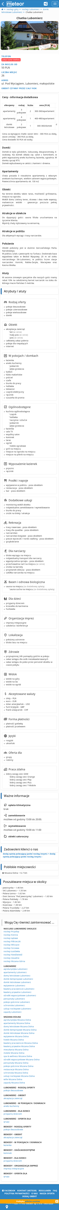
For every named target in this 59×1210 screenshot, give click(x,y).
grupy (6, 1121)
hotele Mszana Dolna (14, 1039)
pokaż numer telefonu (11, 59)
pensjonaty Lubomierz (14, 998)
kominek (8, 1153)
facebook (9, 1190)
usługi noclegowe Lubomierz (17, 1008)
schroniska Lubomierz (14, 1005)
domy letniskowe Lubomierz (17, 975)
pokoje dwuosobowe (13, 1090)
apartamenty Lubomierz (15, 972)
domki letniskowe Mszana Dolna (19, 1033)
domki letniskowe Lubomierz (17, 982)
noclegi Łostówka (12, 951)
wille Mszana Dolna (13, 1079)
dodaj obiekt (29, 1196)
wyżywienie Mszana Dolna (16, 1036)
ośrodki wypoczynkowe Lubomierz (20, 995)
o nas (34, 1193)
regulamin (45, 1190)
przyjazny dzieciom (13, 1113)
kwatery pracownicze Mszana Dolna (21, 1043)
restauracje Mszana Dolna (16, 1069)
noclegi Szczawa (11, 948)
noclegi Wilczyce (11, 944)
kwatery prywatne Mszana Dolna (19, 1046)
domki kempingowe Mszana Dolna (20, 1029)
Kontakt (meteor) (27, 1190)
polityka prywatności (16, 1193)
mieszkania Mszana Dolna (16, 1049)
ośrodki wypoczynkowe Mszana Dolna (22, 1059)
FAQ (55, 1190)
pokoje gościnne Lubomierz (17, 1002)
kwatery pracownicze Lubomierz (19, 988)
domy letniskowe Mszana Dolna (19, 1026)
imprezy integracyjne (14, 1168)
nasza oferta (47, 1193)
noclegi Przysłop (11, 931)
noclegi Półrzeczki (12, 941)
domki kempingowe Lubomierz (18, 979)
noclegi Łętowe (11, 938)
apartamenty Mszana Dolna (17, 1023)
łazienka (7, 1145)
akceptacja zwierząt (13, 1098)
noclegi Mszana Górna (14, 961)
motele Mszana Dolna (14, 1053)
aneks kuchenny (11, 1106)
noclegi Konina (11, 934)
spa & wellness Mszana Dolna (18, 1056)
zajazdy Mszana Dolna (14, 1082)
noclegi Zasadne (11, 958)
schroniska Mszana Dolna (16, 1072)
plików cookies (32, 1201)
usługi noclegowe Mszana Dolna (19, 1076)
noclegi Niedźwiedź (13, 954)
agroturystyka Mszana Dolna (17, 1019)
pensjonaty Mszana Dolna (16, 1062)
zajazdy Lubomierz (12, 1012)
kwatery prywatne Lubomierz (17, 992)
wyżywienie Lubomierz (14, 985)
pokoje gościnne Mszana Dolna (18, 1066)
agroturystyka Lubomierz (15, 969)
